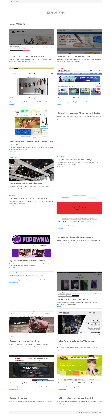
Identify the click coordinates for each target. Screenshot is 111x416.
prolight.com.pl (60, 166)
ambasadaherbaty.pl (13, 282)
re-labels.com (12, 347)
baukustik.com (12, 189)
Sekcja (28, 24)
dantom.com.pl (60, 119)
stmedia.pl (59, 104)
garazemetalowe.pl (13, 389)
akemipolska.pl (60, 228)
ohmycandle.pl (60, 243)
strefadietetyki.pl (13, 151)
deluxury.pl (59, 306)
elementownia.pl (12, 63)
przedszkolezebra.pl (61, 389)
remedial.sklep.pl (13, 404)
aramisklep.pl (60, 63)
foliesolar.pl (11, 205)
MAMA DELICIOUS (17, 24)
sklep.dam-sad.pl (61, 404)
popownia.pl (12, 267)
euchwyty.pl (11, 104)
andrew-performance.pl (62, 350)
